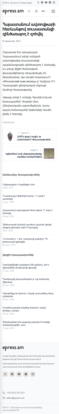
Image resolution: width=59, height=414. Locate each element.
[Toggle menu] (53, 11)
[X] (38, 2)
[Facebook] (42, 2)
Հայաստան (9, 122)
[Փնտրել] (29, 11)
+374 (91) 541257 (16, 392)
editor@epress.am (15, 397)
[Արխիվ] (36, 11)
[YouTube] (46, 2)
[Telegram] (50, 2)
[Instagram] (54, 2)
